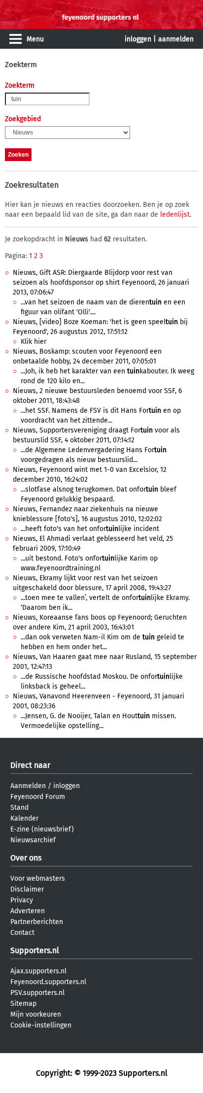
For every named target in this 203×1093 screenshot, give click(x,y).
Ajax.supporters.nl (38, 971)
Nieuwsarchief (33, 840)
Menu (35, 39)
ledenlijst (175, 214)
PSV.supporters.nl (37, 993)
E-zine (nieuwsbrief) (42, 829)
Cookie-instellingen (40, 1025)
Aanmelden (28, 786)
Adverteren (27, 911)
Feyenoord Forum (37, 797)
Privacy (21, 900)
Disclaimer (27, 889)
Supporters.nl (34, 950)
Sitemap (23, 1003)
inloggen (138, 39)
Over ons (25, 857)
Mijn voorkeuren (35, 1014)
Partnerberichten (36, 922)
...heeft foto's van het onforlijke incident (90, 529)
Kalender (24, 818)
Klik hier (33, 341)
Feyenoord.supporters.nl (48, 982)
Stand (19, 807)
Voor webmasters (37, 878)
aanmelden (176, 39)
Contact (22, 932)
